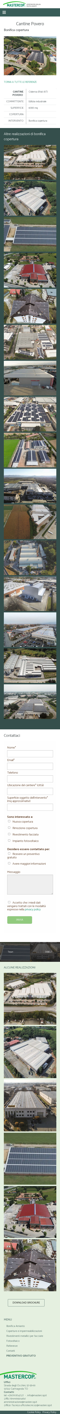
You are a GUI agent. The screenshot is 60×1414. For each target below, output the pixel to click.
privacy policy (33, 909)
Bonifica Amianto (15, 1326)
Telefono (12, 772)
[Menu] (4, 12)
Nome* (11, 747)
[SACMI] (30, 999)
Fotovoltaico (13, 1341)
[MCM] (30, 1212)
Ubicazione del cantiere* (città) (25, 785)
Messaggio (13, 872)
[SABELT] (30, 1105)
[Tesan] (30, 1159)
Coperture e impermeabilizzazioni (24, 1331)
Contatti (10, 1351)
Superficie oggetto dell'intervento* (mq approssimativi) (27, 799)
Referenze (12, 1346)
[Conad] (30, 1052)
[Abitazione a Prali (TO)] (30, 1265)
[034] (30, 55)
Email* (11, 760)
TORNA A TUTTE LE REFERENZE (20, 82)
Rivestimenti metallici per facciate (24, 1336)
